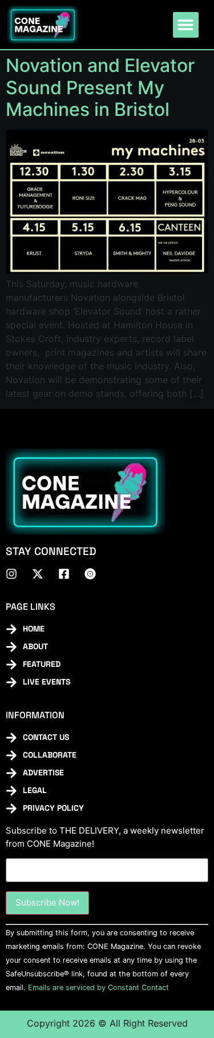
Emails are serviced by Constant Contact (98, 987)
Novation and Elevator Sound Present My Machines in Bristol (100, 87)
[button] (186, 25)
